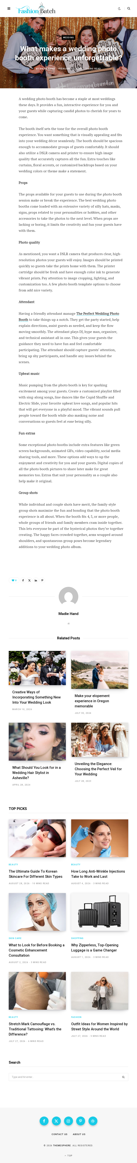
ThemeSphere (62, 1145)
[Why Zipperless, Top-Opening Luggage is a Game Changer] (99, 912)
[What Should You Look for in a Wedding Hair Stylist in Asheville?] (37, 742)
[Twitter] (6, 118)
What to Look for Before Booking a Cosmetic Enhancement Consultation (37, 950)
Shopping (77, 938)
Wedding (68, 37)
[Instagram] (68, 1121)
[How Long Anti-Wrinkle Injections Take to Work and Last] (99, 838)
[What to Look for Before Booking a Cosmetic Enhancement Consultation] (37, 912)
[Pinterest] (6, 128)
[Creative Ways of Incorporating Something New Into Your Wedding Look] (37, 668)
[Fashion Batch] (36, 9)
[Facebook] (6, 109)
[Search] (127, 8)
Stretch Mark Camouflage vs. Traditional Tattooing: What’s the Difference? (35, 1029)
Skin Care (15, 938)
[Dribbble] (92, 1121)
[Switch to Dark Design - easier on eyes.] (119, 9)
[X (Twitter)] (56, 1121)
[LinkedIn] (6, 137)
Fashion (76, 1017)
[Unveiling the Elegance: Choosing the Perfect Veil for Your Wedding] (99, 740)
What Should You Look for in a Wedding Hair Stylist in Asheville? (36, 772)
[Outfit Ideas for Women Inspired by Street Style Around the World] (99, 991)
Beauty (13, 864)
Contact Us (60, 1134)
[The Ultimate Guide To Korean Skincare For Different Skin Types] (37, 838)
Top (69, 1155)
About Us (79, 1134)
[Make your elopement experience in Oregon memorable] (99, 670)
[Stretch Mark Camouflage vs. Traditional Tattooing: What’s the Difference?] (37, 991)
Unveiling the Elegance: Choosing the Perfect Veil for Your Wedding (98, 769)
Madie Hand (47, 68)
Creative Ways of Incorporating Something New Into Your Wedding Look (36, 697)
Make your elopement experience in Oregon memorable (92, 701)
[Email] (6, 147)
